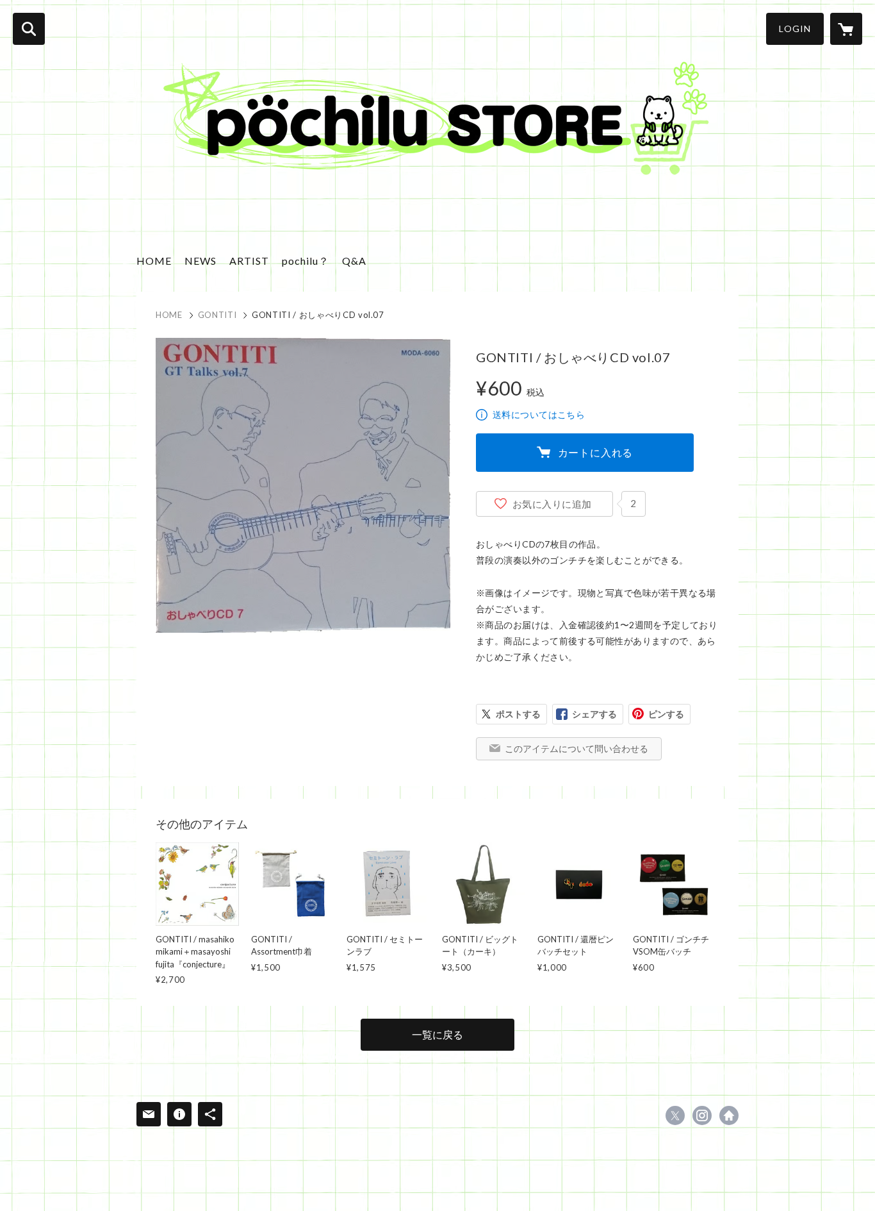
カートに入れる (596, 452)
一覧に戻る (437, 1034)
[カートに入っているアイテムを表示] (846, 29)
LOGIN (795, 28)
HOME (154, 261)
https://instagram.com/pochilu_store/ (702, 1115)
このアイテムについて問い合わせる (576, 748)
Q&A (354, 261)
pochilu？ (305, 261)
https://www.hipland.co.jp (729, 1115)
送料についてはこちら (539, 414)
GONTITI (217, 315)
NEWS (200, 261)
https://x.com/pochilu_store (675, 1115)
